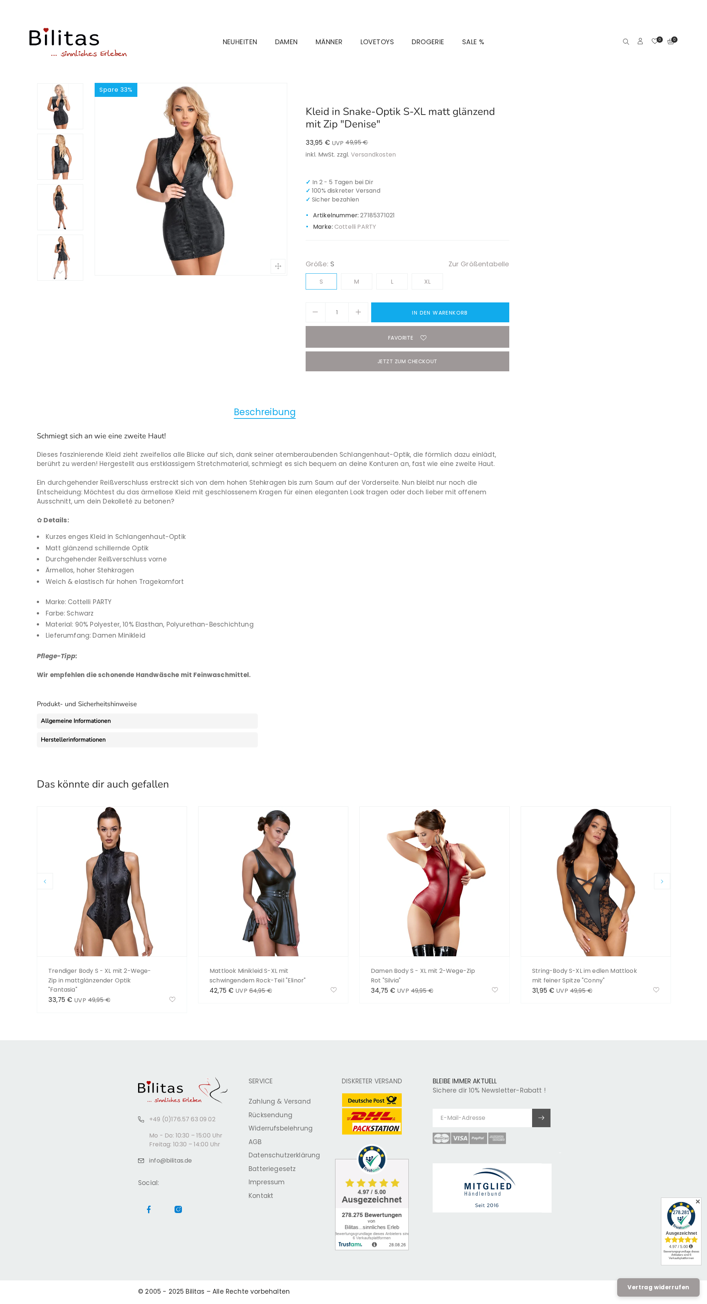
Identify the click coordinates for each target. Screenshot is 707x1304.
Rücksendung (270, 1115)
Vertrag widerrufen (658, 1287)
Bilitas (195, 1291)
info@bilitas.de (170, 1160)
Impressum (267, 1182)
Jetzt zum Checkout (407, 361)
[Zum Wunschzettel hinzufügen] (172, 1000)
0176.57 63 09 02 (129, 9)
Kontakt (261, 1195)
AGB (255, 1142)
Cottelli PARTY (355, 226)
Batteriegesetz (272, 1168)
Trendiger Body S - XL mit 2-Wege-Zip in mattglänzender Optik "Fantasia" (99, 980)
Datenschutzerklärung (284, 1155)
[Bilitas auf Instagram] (665, 9)
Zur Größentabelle (479, 264)
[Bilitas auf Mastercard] (441, 1138)
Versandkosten (373, 154)
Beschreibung (265, 412)
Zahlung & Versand (280, 1101)
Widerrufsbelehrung (281, 1128)
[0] (655, 42)
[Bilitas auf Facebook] (657, 9)
